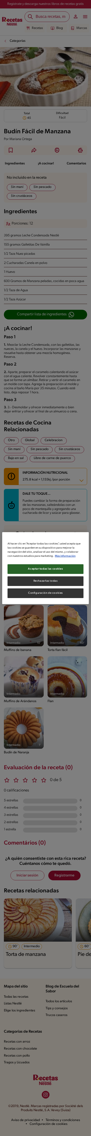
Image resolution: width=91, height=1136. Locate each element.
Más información (65, 556)
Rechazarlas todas (45, 580)
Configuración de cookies (45, 593)
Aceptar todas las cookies (45, 568)
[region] (45, 568)
